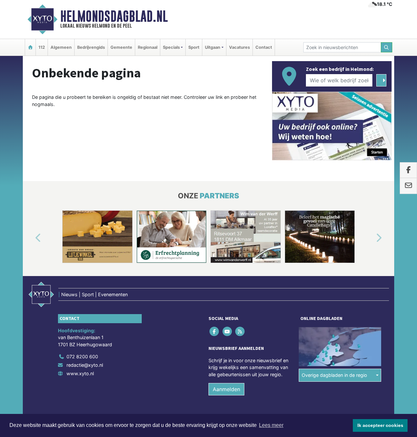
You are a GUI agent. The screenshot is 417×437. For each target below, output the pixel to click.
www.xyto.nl (80, 373)
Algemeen (61, 47)
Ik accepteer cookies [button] (380, 425)
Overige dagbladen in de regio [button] (334, 375)
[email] (408, 186)
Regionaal (147, 47)
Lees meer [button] (271, 425)
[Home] (30, 47)
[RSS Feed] (240, 331)
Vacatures (239, 47)
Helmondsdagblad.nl (114, 16)
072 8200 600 (82, 356)
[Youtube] (227, 331)
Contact (263, 47)
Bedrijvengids (91, 47)
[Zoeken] (387, 47)
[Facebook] (214, 331)
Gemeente (121, 47)
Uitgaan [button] (212, 47)
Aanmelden (226, 389)
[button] (30, 238)
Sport (193, 47)
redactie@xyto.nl (84, 365)
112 (41, 47)
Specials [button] (171, 47)
